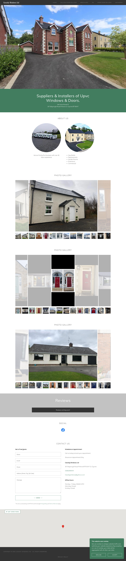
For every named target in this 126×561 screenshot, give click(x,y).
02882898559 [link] (69, 471)
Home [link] (55, 2)
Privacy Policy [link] (44, 503)
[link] (19, 3)
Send (38, 498)
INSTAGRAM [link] (119, 2)
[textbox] (38, 454)
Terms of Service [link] (54, 503)
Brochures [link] (84, 2)
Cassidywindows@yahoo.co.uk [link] (75, 475)
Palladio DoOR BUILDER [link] (69, 2)
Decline (98, 555)
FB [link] (93, 2)
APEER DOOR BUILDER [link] (104, 2)
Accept (114, 555)
